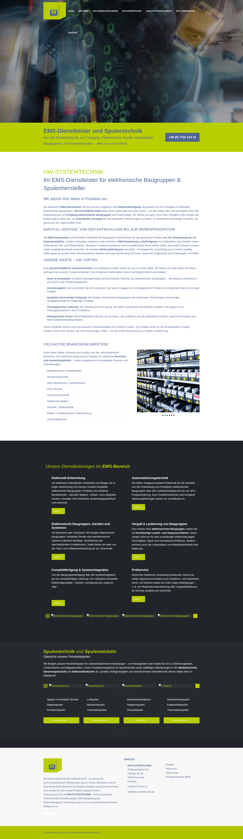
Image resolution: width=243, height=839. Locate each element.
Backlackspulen (180, 720)
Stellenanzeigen (185, 11)
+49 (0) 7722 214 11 (182, 137)
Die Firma (83, 11)
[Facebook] (45, 814)
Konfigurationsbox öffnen (178, 777)
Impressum (171, 768)
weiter (57, 511)
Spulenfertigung (132, 11)
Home (71, 11)
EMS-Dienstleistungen (105, 11)
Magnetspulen (100, 720)
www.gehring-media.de (89, 832)
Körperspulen (60, 720)
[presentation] (48, 616)
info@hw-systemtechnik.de (140, 791)
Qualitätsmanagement (159, 11)
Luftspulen (140, 720)
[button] (163, 415)
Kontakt (73, 33)
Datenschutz (172, 772)
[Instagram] (50, 814)
